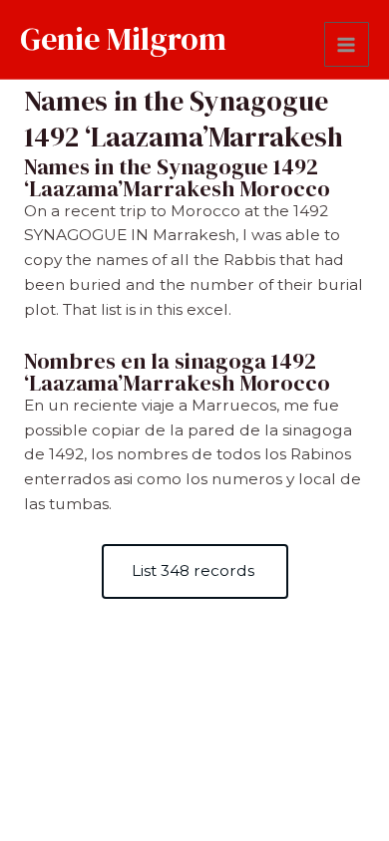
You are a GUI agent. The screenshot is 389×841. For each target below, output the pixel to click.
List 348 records (195, 570)
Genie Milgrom (123, 39)
